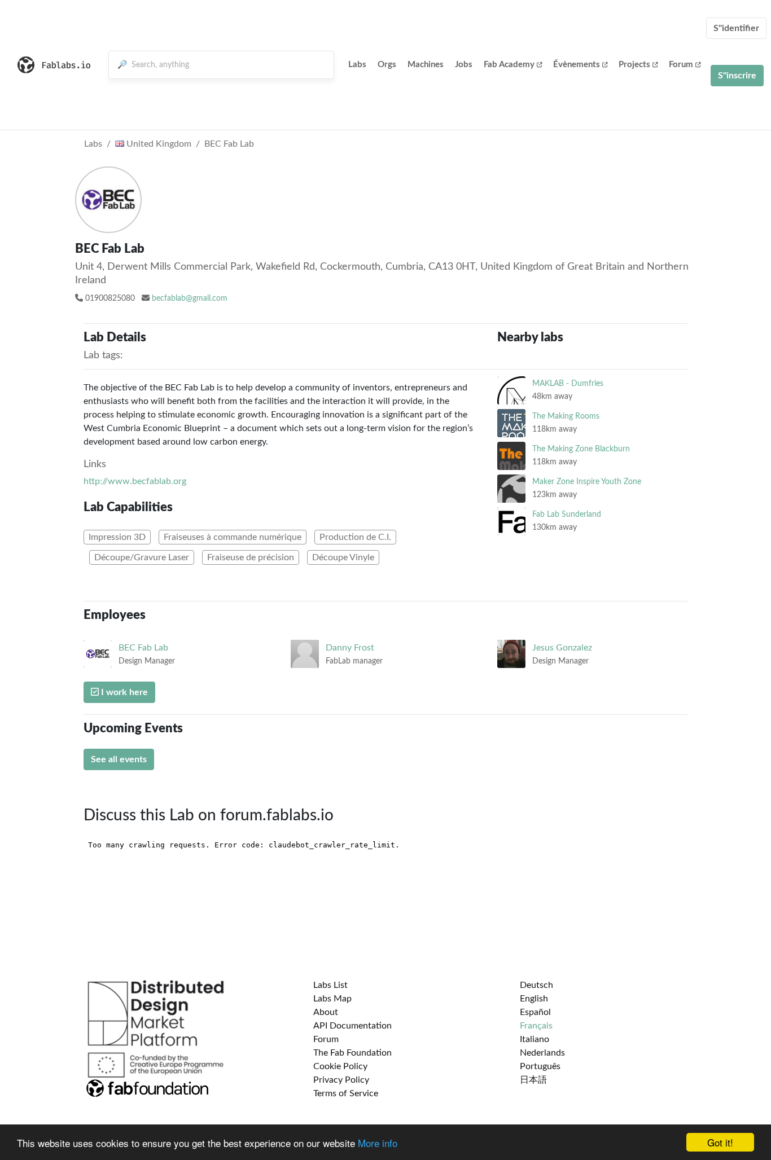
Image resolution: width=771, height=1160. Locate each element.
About (325, 1012)
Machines (426, 64)
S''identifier (736, 28)
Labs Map (332, 998)
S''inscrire (737, 75)
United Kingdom (157, 143)
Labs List (330, 985)
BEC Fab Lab (229, 143)
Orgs (387, 64)
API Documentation (352, 1025)
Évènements (576, 64)
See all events (119, 759)
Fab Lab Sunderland (566, 514)
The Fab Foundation (352, 1052)
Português (540, 1066)
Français (536, 1025)
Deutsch (536, 985)
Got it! (720, 1142)
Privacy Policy (341, 1079)
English (534, 998)
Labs (357, 64)
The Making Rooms (565, 416)
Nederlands (542, 1052)
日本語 (533, 1079)
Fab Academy (509, 64)
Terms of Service (345, 1093)
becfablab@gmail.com (189, 298)
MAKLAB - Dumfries (567, 383)
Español (535, 1012)
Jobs (463, 64)
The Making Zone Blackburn (581, 449)
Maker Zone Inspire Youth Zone (586, 481)
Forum (681, 64)
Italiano (534, 1039)
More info (377, 1143)
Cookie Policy (340, 1066)
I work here (123, 692)
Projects (634, 64)
